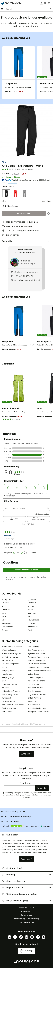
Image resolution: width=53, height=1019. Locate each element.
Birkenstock (32, 627)
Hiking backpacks (9, 684)
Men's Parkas (7, 660)
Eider (4, 162)
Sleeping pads (8, 671)
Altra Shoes (32, 701)
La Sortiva (6, 610)
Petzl (30, 630)
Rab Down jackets (35, 688)
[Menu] (2, 9)
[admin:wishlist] (48, 213)
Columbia (32, 603)
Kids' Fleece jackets (36, 650)
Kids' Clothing (33, 647)
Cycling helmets (9, 708)
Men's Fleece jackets (10, 664)
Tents (4, 667)
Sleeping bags (8, 677)
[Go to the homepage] (4, 724)
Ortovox (5, 603)
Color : (8, 187)
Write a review (28, 169)
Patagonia (6, 599)
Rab (3, 606)
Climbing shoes (8, 701)
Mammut (31, 613)
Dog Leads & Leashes (37, 694)
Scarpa (31, 606)
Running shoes (8, 698)
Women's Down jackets (12, 647)
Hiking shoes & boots (10, 691)
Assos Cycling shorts (36, 681)
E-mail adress (27, 783)
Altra (4, 616)
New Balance (33, 620)
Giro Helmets (33, 684)
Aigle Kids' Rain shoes (37, 653)
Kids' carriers (7, 712)
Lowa (4, 613)
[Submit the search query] (50, 9)
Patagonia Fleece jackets (38, 657)
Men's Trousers (35, 724)
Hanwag (31, 623)
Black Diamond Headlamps (39, 671)
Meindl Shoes (33, 674)
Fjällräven (32, 599)
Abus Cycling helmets (37, 708)
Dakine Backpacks (35, 677)
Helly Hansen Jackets (37, 664)
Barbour (5, 630)
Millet (4, 620)
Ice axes (5, 688)
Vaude (30, 610)
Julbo (30, 616)
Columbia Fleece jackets (38, 667)
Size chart (46, 201)
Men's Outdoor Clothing (20, 724)
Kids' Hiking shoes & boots (13, 705)
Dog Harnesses (34, 691)
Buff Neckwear (34, 705)
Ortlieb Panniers (34, 698)
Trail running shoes (10, 694)
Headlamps (7, 674)
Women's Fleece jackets (12, 653)
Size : (4, 201)
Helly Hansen (7, 627)
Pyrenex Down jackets (37, 660)
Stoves (5, 681)
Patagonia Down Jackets (38, 712)
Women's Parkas (9, 650)
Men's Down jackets (10, 657)
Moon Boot (6, 623)
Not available (23, 213)
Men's (8, 724)
